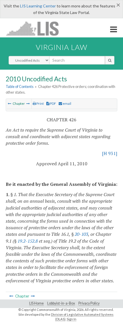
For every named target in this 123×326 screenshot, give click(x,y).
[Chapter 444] (28, 103)
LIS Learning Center (38, 5)
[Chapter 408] (9, 103)
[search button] (109, 60)
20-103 (81, 234)
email (66, 103)
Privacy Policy (89, 303)
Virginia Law (61, 47)
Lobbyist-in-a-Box (61, 303)
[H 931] (109, 153)
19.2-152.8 (27, 241)
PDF (52, 103)
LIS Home (36, 303)
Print (40, 103)
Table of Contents (19, 86)
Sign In (71, 319)
